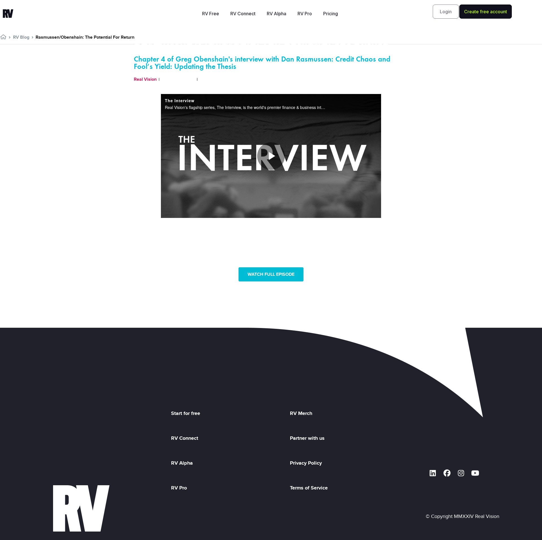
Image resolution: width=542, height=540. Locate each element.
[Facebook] (447, 473)
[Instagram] (461, 473)
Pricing (330, 13)
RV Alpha (276, 13)
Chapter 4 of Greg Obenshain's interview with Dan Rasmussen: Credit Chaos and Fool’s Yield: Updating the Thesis (262, 63)
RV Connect (242, 13)
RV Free (210, 13)
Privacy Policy (307, 463)
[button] (446, 12)
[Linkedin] (433, 473)
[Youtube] (475, 473)
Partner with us (307, 438)
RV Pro (305, 13)
